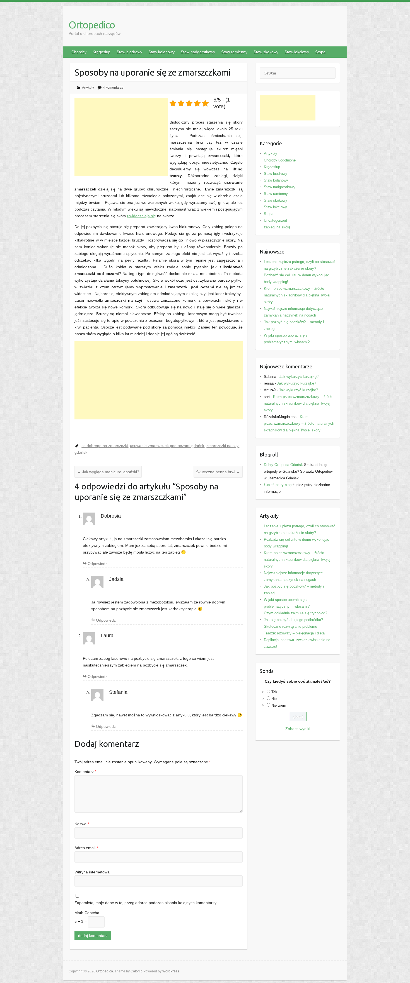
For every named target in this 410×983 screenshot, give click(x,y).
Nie (274, 699)
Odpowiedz (97, 563)
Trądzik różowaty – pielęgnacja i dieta (294, 633)
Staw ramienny (234, 52)
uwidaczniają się (141, 216)
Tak (274, 692)
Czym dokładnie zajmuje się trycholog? (295, 613)
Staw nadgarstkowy (198, 52)
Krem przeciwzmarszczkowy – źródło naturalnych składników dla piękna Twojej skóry (297, 295)
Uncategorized (275, 220)
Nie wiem (278, 705)
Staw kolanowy (161, 52)
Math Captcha (86, 912)
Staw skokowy (266, 52)
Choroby (78, 52)
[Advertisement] (121, 137)
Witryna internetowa (92, 872)
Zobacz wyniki (297, 728)
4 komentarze (113, 88)
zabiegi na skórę (277, 227)
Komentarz (85, 771)
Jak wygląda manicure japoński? (108, 472)
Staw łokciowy (296, 52)
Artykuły (88, 88)
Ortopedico (92, 24)
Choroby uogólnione (280, 160)
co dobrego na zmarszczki (104, 445)
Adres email (86, 848)
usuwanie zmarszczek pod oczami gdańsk (167, 445)
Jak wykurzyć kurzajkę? (299, 377)
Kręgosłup (101, 52)
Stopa (320, 52)
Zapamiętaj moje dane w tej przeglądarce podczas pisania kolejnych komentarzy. (145, 902)
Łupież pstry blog (277, 485)
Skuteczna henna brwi (218, 472)
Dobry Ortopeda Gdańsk (283, 465)
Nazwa (81, 824)
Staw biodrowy (129, 52)
